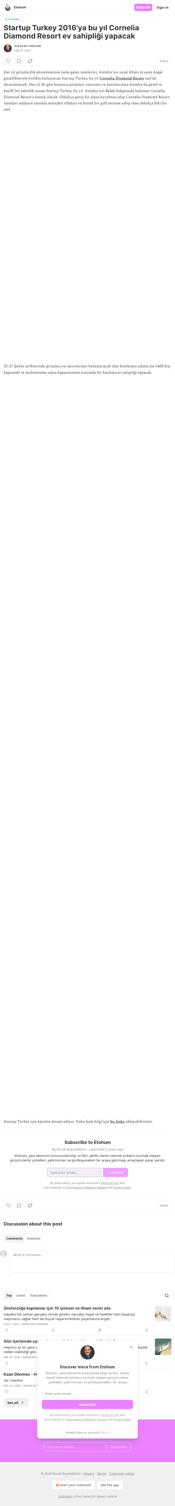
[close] (131, 1347)
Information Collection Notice (86, 1419)
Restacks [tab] (33, 1238)
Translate (13, 19)
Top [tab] (9, 1295)
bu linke (117, 1122)
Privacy (89, 1473)
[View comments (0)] (19, 61)
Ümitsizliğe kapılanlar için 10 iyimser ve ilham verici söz (57, 1308)
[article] (87, 1319)
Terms (101, 1473)
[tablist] (23, 1238)
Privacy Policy (122, 1419)
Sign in (163, 7)
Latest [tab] (21, 1295)
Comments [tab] (14, 1238)
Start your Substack (75, 1485)
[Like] (8, 61)
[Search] (166, 1295)
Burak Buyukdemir (28, 46)
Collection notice (121, 1473)
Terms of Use (109, 1415)
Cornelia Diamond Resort (122, 78)
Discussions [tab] (38, 1295)
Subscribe (143, 7)
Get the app (110, 1485)
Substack (65, 1496)
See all (12, 1402)
